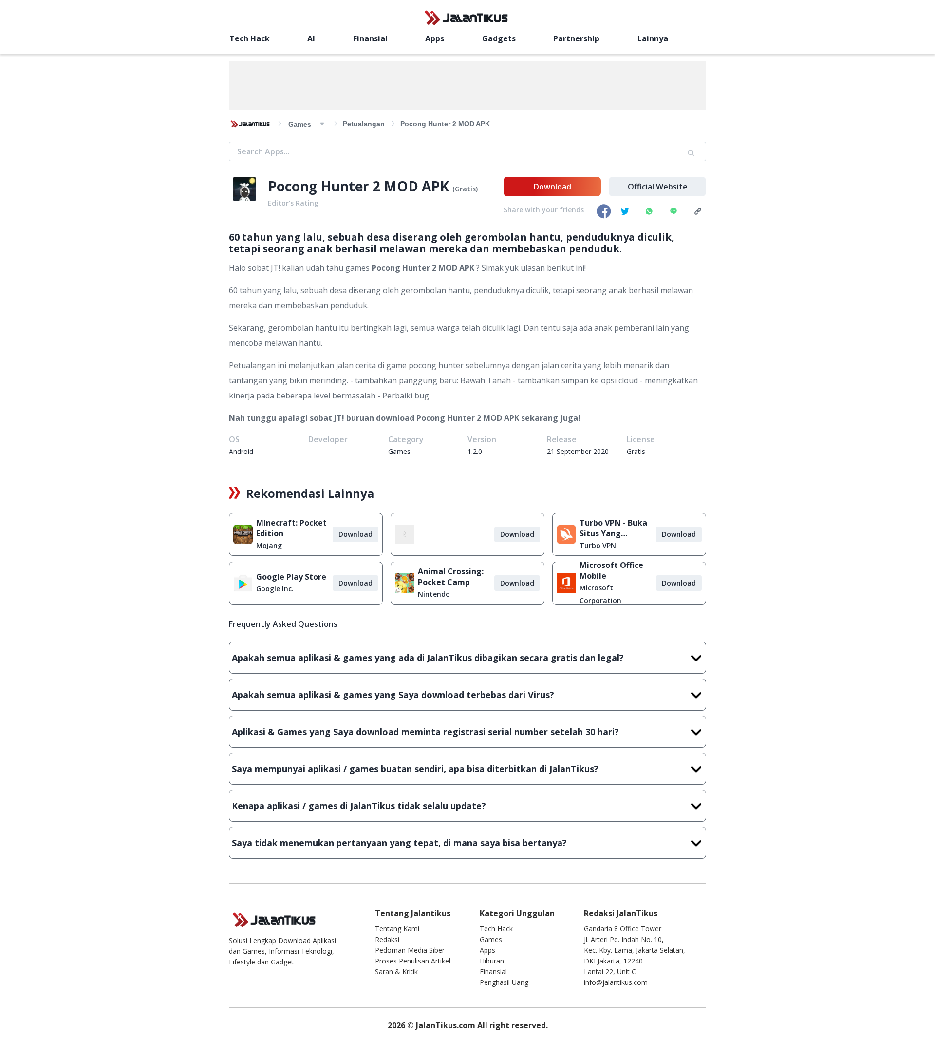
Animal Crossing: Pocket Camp (451, 576)
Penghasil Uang (504, 982)
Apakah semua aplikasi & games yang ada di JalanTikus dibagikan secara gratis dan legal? (428, 657)
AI (311, 38)
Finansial (370, 38)
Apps (434, 38)
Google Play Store (291, 576)
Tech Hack (249, 38)
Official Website (658, 186)
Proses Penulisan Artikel (412, 960)
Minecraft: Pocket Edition (291, 528)
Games (491, 939)
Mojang (269, 545)
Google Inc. (275, 588)
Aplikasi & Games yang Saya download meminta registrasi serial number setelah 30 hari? (425, 731)
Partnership (576, 38)
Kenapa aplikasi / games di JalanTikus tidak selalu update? (359, 806)
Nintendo (434, 594)
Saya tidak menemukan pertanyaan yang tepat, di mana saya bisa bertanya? (399, 843)
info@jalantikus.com (616, 982)
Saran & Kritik (396, 971)
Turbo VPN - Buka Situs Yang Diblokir (613, 528)
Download (552, 186)
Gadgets (499, 38)
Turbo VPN (598, 545)
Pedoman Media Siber (410, 950)
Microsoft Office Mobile (611, 570)
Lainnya (652, 38)
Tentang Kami (397, 928)
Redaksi (387, 939)
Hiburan (492, 960)
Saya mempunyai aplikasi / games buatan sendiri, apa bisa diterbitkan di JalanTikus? (415, 769)
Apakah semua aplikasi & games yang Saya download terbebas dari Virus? (393, 694)
